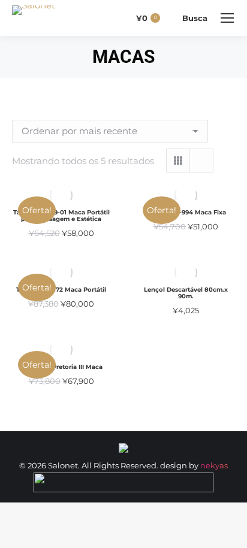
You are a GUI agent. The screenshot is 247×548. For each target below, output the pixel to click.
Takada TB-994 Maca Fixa (186, 212)
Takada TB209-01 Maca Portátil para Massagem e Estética (61, 215)
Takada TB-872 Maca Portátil (61, 289)
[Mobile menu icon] (227, 18)
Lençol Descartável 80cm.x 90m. (186, 293)
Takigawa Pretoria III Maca (61, 367)
